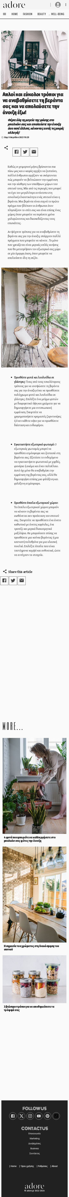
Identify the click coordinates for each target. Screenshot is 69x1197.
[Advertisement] (34, 673)
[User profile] (58, 4)
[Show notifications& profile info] (66, 4)
